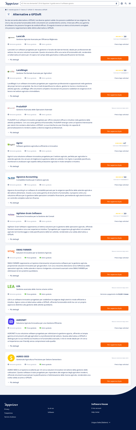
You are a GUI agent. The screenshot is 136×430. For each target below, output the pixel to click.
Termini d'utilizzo (10, 417)
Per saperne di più (114, 58)
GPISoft (30, 10)
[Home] (6, 9)
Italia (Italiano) (102, 422)
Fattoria (23, 10)
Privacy (6, 409)
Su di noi (51, 408)
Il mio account (96, 408)
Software (51, 412)
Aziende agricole (14, 10)
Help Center (95, 412)
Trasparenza (8, 413)
